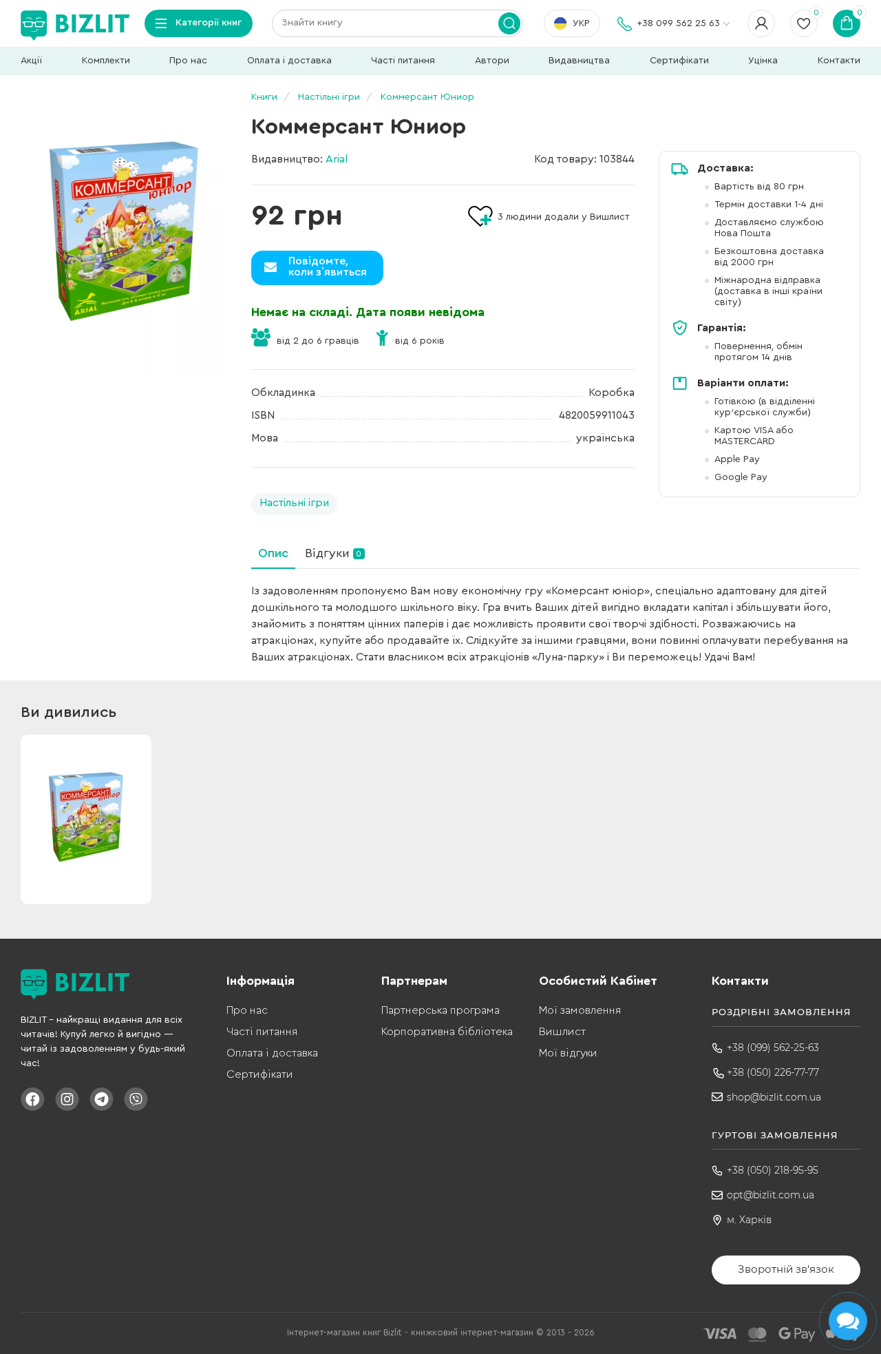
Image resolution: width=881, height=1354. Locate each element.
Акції (31, 60)
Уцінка (763, 60)
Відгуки (333, 553)
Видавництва (579, 60)
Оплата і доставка (289, 60)
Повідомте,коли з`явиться (327, 267)
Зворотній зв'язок (786, 1268)
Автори (492, 60)
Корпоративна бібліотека (447, 1031)
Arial (337, 159)
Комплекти (106, 60)
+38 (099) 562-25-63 (773, 1047)
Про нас (188, 60)
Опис (273, 553)
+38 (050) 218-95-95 (772, 1170)
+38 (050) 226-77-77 (773, 1072)
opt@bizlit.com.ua (770, 1195)
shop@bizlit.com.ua (774, 1097)
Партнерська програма (440, 1010)
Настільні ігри (294, 502)
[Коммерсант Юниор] (124, 236)
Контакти (839, 60)
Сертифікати (679, 60)
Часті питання (403, 60)
